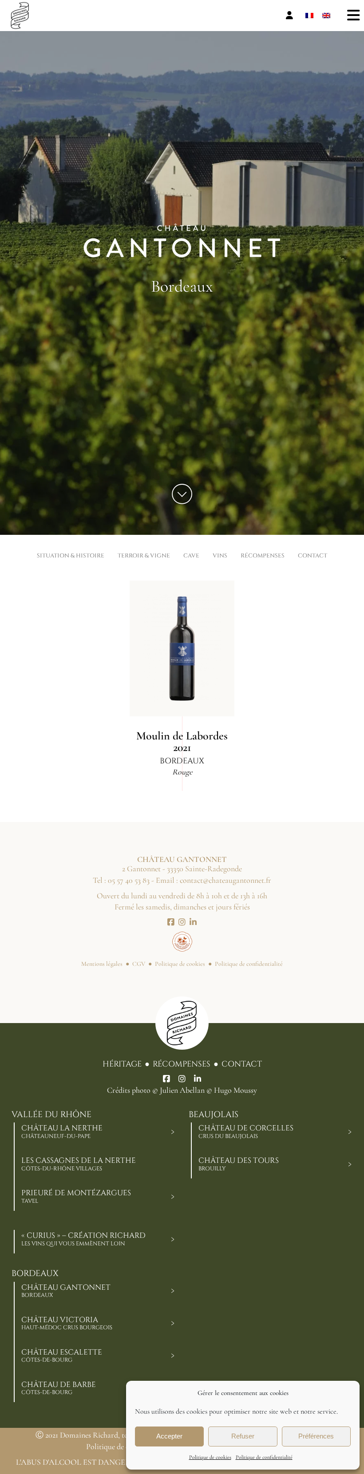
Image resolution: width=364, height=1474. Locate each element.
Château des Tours (238, 1163)
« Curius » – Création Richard (83, 1238)
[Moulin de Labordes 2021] (182, 648)
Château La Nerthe (62, 1131)
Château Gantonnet (66, 1290)
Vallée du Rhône (51, 1114)
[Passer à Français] (309, 15)
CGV (138, 964)
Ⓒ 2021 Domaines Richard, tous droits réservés (109, 1435)
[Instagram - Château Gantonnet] (182, 922)
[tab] (172, 1131)
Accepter (169, 1436)
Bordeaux (35, 1273)
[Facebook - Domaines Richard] (166, 1079)
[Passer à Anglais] (326, 15)
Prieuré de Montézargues (76, 1196)
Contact (242, 1064)
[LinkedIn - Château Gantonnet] (193, 922)
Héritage (122, 1064)
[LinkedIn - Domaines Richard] (197, 1079)
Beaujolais (213, 1114)
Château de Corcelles (245, 1131)
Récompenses (181, 1064)
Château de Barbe (58, 1387)
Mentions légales (102, 964)
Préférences (316, 1436)
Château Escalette (61, 1355)
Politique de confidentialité (264, 1457)
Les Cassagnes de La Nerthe (78, 1163)
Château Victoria (66, 1323)
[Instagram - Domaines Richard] (182, 1079)
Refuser (242, 1436)
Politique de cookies (210, 1457)
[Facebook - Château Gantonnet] (170, 922)
